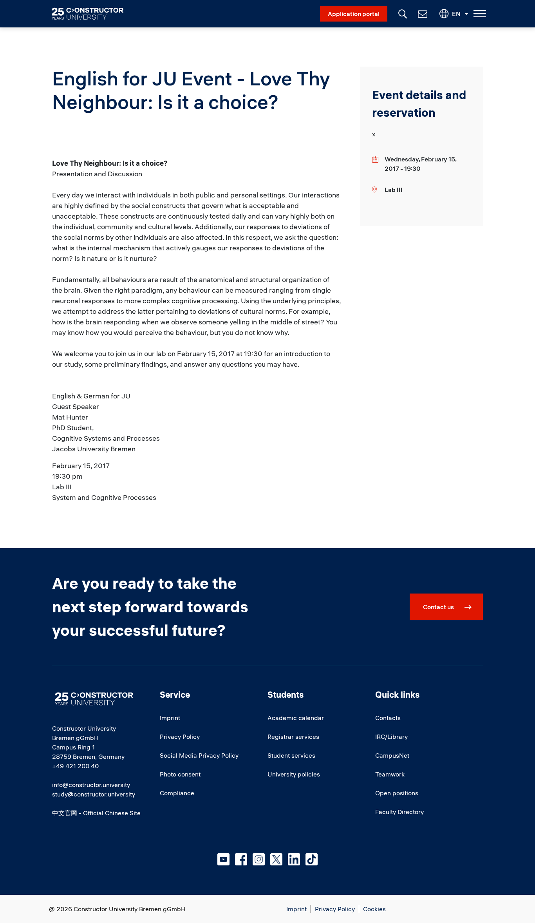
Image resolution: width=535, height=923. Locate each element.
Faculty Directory (399, 812)
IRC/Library (391, 736)
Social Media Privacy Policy (199, 755)
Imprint (170, 718)
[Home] (92, 13)
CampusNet (392, 755)
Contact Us (422, 13)
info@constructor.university (91, 785)
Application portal (354, 14)
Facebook (241, 859)
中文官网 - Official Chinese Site (96, 813)
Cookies (374, 909)
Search (401, 12)
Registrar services (293, 736)
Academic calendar (296, 718)
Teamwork (390, 774)
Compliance (177, 793)
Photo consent (180, 774)
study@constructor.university (93, 794)
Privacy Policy (180, 736)
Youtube (223, 859)
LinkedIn (294, 859)
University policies (294, 774)
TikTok (311, 859)
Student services (291, 755)
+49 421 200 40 (75, 766)
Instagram (259, 859)
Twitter (276, 859)
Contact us (438, 607)
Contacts (388, 718)
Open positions (396, 793)
